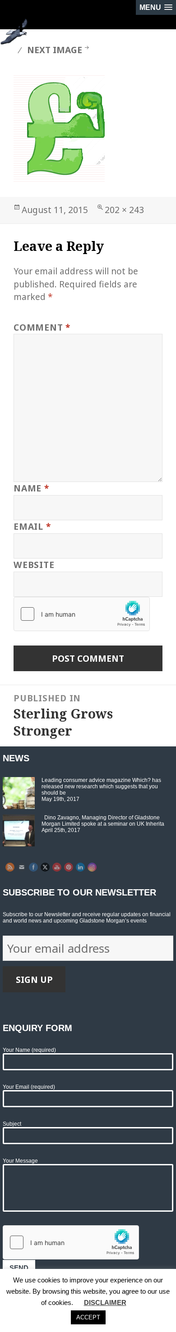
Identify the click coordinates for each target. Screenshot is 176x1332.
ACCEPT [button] (88, 1317)
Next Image (54, 50)
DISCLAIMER (105, 1302)
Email (32, 526)
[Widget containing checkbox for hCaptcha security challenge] (82, 614)
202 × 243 (124, 210)
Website (34, 565)
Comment (42, 327)
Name (31, 488)
